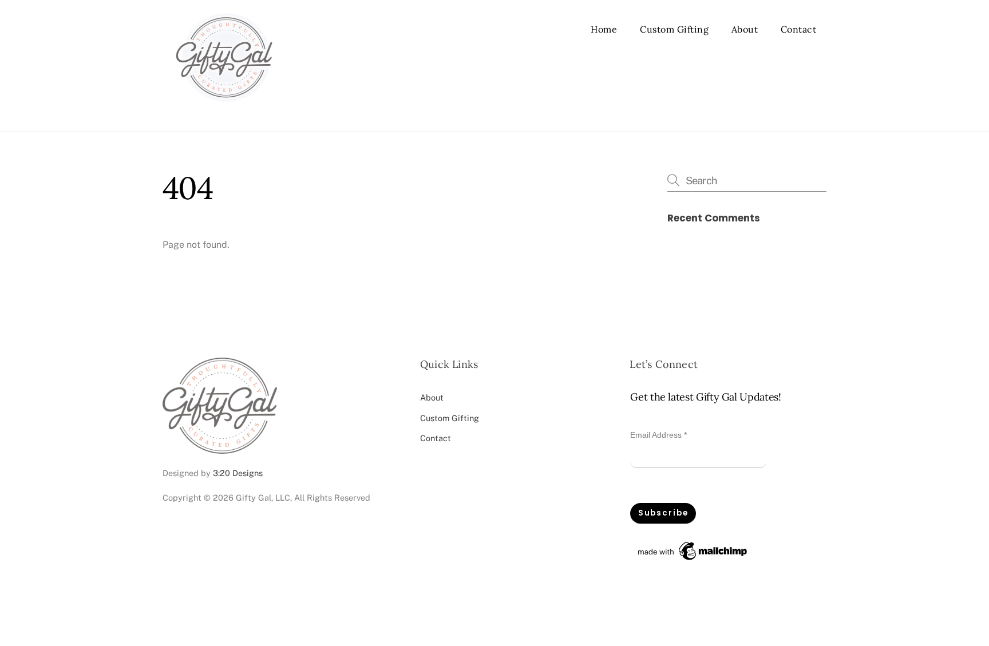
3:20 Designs (238, 473)
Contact (799, 29)
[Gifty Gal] (224, 110)
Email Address (658, 434)
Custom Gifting (674, 29)
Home (604, 29)
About (744, 29)
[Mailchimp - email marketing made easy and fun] (693, 560)
